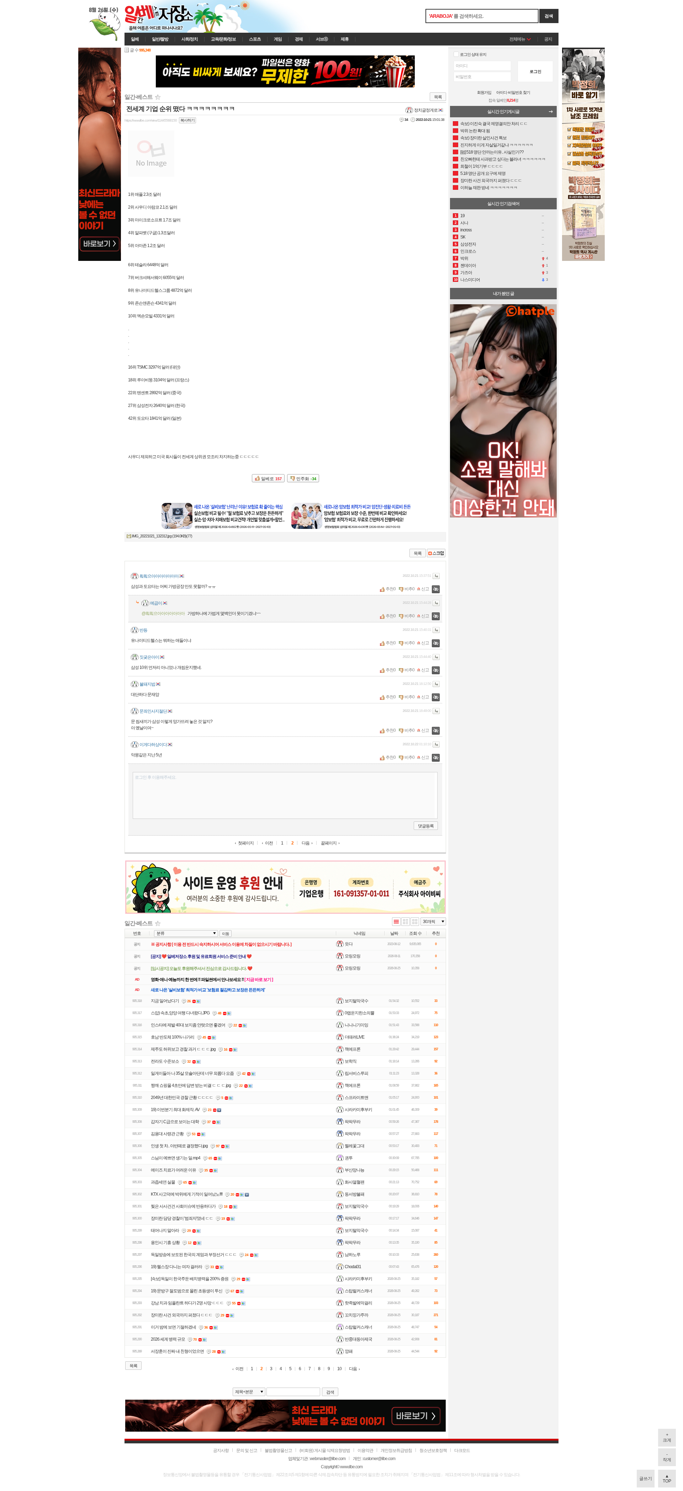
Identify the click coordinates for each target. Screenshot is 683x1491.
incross (466, 229)
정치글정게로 (426, 110)
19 (462, 215)
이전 (269, 843)
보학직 (350, 1061)
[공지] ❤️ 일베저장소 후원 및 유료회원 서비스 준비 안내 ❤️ (201, 956)
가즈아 (466, 272)
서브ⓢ (322, 39)
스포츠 (255, 39)
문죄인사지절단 (153, 711)
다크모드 (462, 1450)
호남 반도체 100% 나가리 (172, 1037)
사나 (464, 222)
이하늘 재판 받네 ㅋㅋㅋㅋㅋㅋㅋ (488, 187)
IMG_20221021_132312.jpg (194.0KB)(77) (162, 536)
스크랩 (436, 553)
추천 (389, 588)
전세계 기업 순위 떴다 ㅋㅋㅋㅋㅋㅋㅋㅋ (180, 108)
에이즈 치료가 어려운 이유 (173, 1170)
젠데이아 (468, 265)
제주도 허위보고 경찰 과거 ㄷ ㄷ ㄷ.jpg (183, 1049)
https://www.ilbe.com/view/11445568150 (151, 120)
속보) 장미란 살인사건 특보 (483, 137)
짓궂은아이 (149, 657)
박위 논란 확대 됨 (475, 130)
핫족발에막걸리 (358, 1302)
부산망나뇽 (354, 1170)
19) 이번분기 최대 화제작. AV (175, 1109)
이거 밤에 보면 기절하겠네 (173, 1327)
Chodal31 (353, 1266)
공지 (548, 39)
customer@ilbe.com (379, 1458)
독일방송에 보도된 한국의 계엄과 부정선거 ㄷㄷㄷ (194, 1254)
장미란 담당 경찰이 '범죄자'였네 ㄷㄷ (182, 1218)
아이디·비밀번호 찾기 (513, 93)
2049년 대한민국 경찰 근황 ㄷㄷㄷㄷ (182, 1097)
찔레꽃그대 (354, 1145)
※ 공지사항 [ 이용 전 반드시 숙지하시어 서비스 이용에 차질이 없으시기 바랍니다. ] (221, 944)
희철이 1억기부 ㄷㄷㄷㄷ (481, 166)
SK (462, 237)
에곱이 (156, 603)
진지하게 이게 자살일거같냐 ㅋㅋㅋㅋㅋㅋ (496, 145)
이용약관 (365, 1450)
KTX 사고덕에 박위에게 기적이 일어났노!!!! (186, 1194)
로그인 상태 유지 (473, 54)
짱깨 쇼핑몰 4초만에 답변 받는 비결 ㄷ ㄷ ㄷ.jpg (191, 1085)
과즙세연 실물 (163, 1182)
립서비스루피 (356, 1073)
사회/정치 (189, 39)
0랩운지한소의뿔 (359, 1012)
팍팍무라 (352, 1121)
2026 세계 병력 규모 (168, 1339)
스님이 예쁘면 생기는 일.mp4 (175, 1157)
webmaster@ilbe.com (327, 1458)
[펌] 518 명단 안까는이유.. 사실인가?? (492, 152)
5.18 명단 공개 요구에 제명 (482, 173)
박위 (464, 258)
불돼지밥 (147, 684)
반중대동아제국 (358, 1339)
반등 (143, 630)
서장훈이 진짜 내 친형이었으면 (177, 1351)
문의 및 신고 (246, 1450)
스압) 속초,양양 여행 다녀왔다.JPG (180, 1012)
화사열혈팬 (354, 1182)
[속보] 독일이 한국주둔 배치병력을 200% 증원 (189, 1278)
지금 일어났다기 (165, 1000)
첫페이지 (246, 843)
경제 (299, 39)
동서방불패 (354, 1194)
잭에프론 (352, 1049)
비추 (408, 588)
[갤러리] (415, 922)
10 (339, 1369)
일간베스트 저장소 (169, 16)
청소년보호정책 (433, 1450)
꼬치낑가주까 (356, 1315)
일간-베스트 (139, 97)
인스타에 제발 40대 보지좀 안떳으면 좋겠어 (188, 1025)
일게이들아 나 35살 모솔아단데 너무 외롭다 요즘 (192, 1073)
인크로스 (468, 251)
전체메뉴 (517, 39)
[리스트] (396, 922)
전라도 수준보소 (165, 1061)
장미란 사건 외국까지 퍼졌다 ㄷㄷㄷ (181, 1315)
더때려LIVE (354, 1037)
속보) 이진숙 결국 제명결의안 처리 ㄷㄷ (494, 123)
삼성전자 (468, 244)
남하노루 (352, 1254)
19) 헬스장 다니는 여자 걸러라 (176, 1266)
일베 (135, 39)
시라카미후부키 (358, 1109)
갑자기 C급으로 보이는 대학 (175, 1121)
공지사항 (221, 1450)
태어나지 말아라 (165, 1230)
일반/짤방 (160, 39)
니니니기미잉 (356, 1025)
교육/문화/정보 (223, 39)
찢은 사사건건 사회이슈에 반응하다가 (183, 1206)
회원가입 (484, 93)
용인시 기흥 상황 (165, 1242)
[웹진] (405, 922)
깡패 (349, 1351)
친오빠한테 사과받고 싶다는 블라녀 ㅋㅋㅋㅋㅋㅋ (502, 159)
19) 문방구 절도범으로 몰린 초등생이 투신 (186, 1290)
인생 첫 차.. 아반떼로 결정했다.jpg (179, 1145)
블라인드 (436, 589)
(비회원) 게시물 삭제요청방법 (325, 1450)
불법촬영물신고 (278, 1450)
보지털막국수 (356, 1000)
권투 (349, 1157)
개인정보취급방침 (396, 1450)
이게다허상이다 (153, 744)
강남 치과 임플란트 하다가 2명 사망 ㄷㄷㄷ (187, 1302)
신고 (425, 588)
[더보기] (553, 113)
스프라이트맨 (356, 1097)
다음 (305, 843)
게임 (278, 39)
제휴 (345, 39)
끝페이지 (329, 843)
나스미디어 (470, 279)
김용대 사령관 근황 (167, 1133)
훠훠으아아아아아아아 (159, 576)
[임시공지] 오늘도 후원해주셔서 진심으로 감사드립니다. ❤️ (201, 968)
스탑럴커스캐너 (358, 1290)
